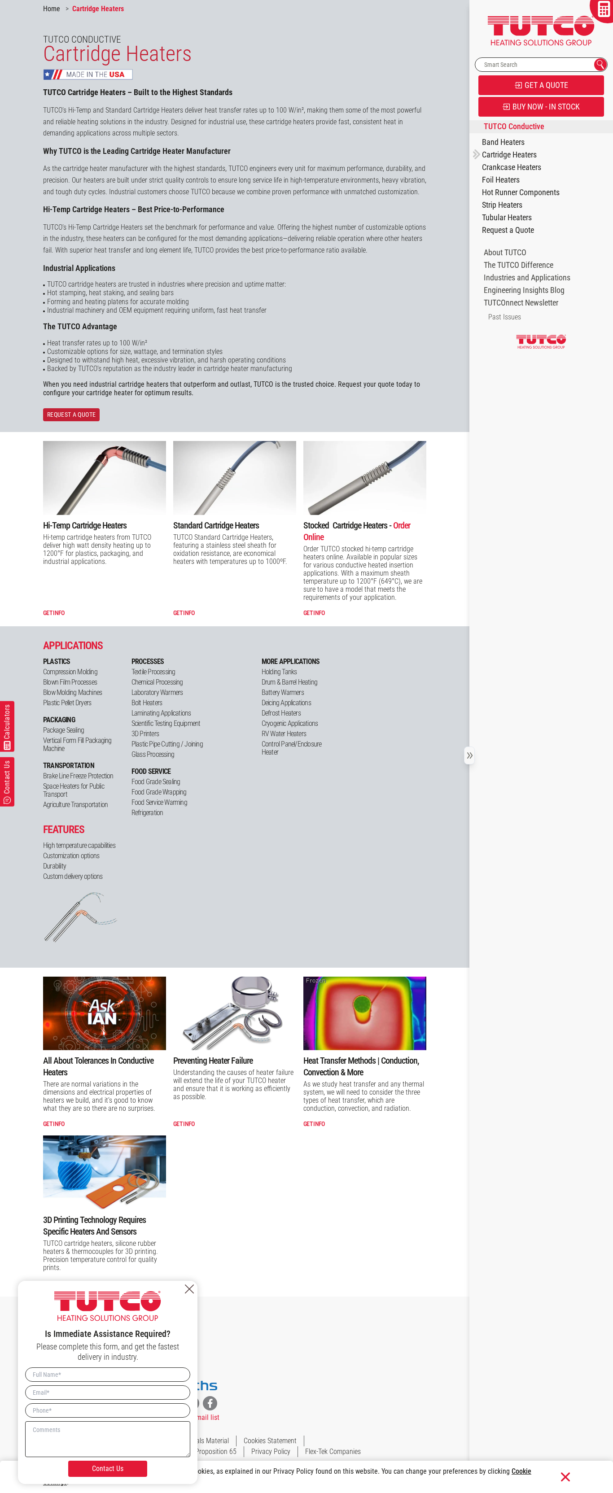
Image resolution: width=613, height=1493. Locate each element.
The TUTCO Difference (518, 265)
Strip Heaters (502, 205)
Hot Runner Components (521, 192)
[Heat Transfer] (364, 1013)
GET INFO (53, 612)
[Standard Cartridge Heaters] (234, 478)
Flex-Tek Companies (333, 1451)
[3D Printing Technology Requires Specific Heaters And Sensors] (104, 1172)
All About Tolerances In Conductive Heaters (98, 1066)
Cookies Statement (270, 1440)
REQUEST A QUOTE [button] (71, 414)
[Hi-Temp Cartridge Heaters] (104, 478)
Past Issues (504, 317)
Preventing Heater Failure (213, 1060)
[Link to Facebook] (210, 1403)
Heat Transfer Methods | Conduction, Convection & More (361, 1066)
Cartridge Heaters (509, 154)
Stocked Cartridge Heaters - (356, 531)
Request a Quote (508, 230)
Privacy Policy (270, 1451)
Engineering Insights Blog (524, 290)
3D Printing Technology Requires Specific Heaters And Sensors (94, 1225)
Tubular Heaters (507, 217)
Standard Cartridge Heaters (216, 525)
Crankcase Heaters (511, 167)
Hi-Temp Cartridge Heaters (85, 525)
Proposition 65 (215, 1451)
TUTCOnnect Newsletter (521, 302)
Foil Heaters (501, 179)
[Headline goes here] (364, 478)
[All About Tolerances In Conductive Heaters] (104, 1013)
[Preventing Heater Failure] (234, 1013)
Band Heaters (503, 142)
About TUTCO (505, 252)
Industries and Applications (527, 277)
